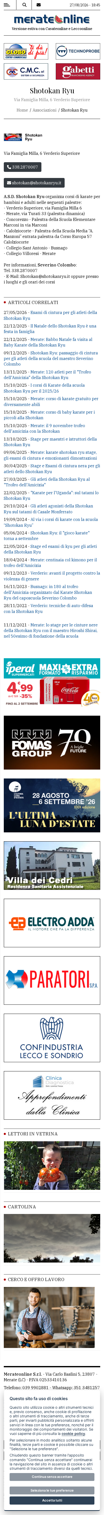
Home (22, 110)
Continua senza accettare (52, 1477)
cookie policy (73, 1433)
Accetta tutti (52, 1500)
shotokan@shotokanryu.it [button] (36, 182)
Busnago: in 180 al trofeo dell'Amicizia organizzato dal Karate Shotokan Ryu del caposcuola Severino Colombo (48, 592)
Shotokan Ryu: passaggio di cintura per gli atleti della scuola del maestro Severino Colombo (51, 358)
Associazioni (45, 110)
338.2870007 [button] (24, 167)
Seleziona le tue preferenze (52, 1490)
